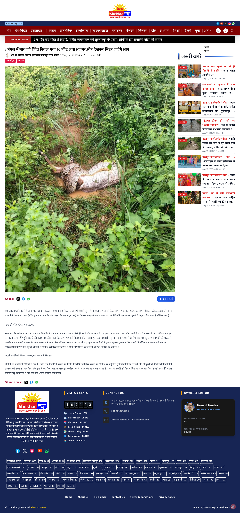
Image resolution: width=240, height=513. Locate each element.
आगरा (21, 61)
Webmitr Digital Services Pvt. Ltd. (219, 507)
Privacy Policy (167, 497)
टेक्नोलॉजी (82, 30)
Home (68, 497)
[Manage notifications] (233, 506)
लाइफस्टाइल (100, 30)
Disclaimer (100, 497)
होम (9, 30)
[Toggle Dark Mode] (218, 30)
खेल (153, 30)
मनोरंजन (117, 30)
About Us (83, 497)
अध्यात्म (164, 30)
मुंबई (197, 30)
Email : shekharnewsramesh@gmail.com (130, 419)
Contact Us (118, 497)
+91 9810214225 (120, 411)
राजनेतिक (66, 30)
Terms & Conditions (141, 497)
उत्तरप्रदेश (36, 30)
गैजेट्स (130, 30)
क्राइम (52, 30)
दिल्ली (187, 30)
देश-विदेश (21, 30)
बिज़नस (142, 30)
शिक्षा (176, 30)
